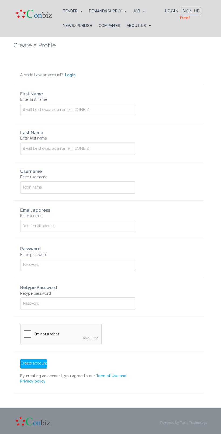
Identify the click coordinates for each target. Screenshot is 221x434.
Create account (33, 363)
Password (33, 251)
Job (136, 11)
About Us (136, 25)
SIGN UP (190, 11)
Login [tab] (70, 75)
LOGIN (172, 11)
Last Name (33, 135)
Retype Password (38, 290)
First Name (33, 96)
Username (33, 174)
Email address (35, 213)
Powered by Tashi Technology (184, 423)
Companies (109, 25)
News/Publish (77, 25)
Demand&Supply (105, 11)
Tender (70, 11)
